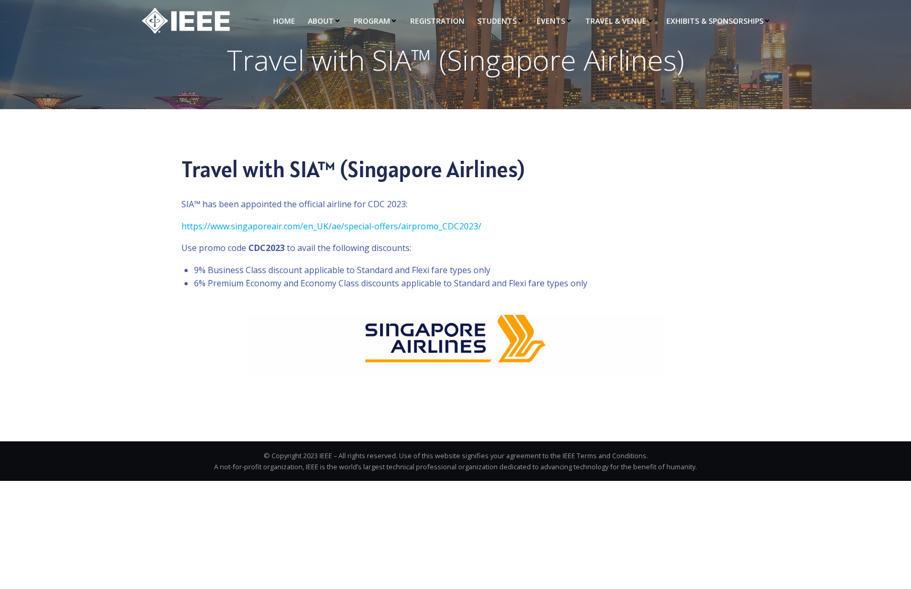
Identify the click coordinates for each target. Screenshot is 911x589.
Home (284, 21)
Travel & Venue (615, 21)
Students (497, 21)
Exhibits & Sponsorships (714, 21)
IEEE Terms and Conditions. (605, 455)
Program (372, 21)
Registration (437, 21)
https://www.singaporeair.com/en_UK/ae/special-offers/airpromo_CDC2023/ (331, 226)
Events (551, 21)
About (321, 21)
